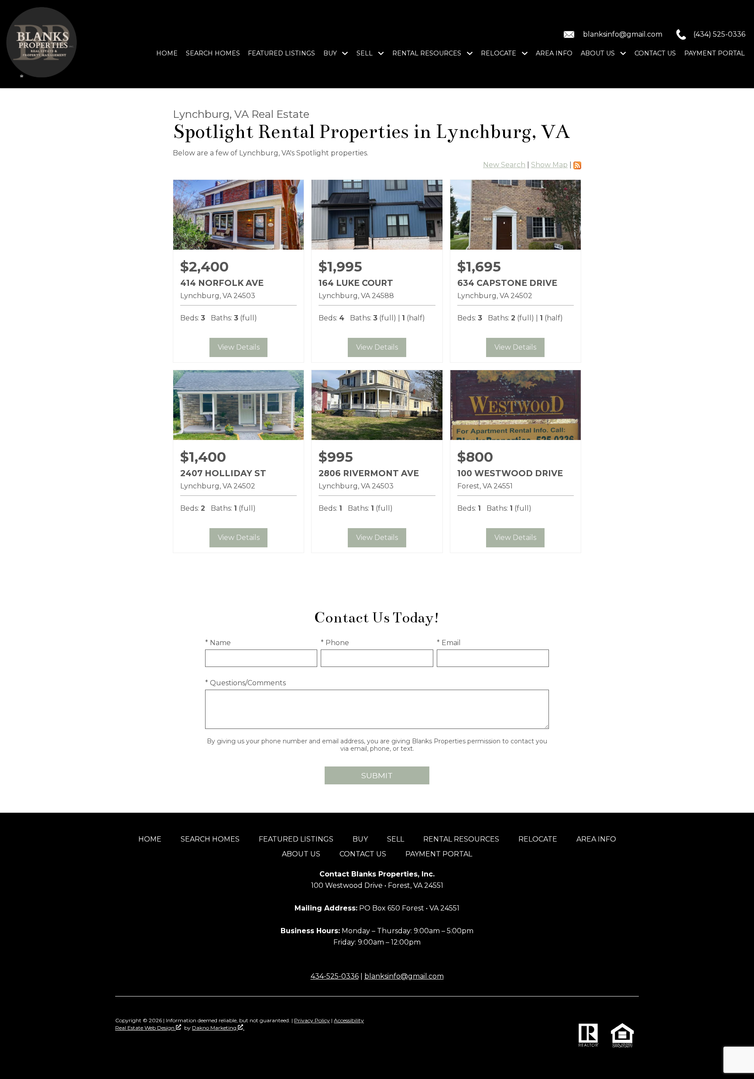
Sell (395, 839)
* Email (449, 643)
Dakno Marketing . (218, 1027)
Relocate (537, 839)
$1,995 (340, 266)
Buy (360, 839)
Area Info (554, 53)
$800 (475, 457)
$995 (336, 457)
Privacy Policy (312, 1020)
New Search (504, 165)
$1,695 (479, 266)
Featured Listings (281, 53)
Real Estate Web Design (145, 1027)
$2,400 (204, 266)
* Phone (335, 643)
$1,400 (203, 457)
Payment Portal (714, 53)
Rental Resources (461, 839)
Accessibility (349, 1020)
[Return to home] (42, 44)
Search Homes (213, 53)
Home (167, 53)
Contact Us (655, 53)
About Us (301, 854)
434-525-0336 (335, 976)
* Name (218, 643)
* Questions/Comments (245, 683)
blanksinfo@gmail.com (404, 976)
